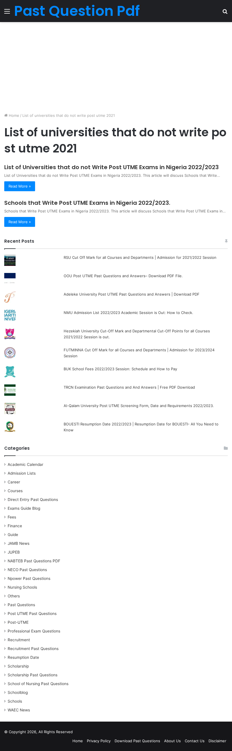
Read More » (19, 186)
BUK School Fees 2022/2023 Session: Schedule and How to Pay (120, 369)
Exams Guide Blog (24, 508)
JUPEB (14, 552)
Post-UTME (18, 622)
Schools (15, 701)
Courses (15, 491)
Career (14, 482)
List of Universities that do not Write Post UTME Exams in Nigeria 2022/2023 (111, 167)
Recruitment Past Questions (33, 648)
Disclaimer (217, 741)
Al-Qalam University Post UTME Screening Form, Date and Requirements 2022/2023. (139, 405)
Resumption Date (23, 657)
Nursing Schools (22, 587)
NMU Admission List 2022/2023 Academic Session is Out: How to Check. (128, 312)
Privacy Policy (99, 741)
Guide (13, 534)
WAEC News (19, 710)
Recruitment (19, 640)
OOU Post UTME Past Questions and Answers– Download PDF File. (123, 276)
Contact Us (195, 741)
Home (13, 115)
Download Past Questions (137, 741)
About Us (172, 741)
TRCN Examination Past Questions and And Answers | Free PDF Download (129, 387)
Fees (12, 517)
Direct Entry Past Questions (33, 499)
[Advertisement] (116, 67)
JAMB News (18, 543)
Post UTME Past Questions (32, 613)
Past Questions (21, 604)
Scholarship (18, 666)
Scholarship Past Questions (32, 675)
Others (14, 596)
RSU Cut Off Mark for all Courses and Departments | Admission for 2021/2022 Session (140, 257)
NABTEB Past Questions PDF (34, 561)
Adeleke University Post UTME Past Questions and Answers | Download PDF (131, 294)
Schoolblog (18, 692)
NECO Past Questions (27, 569)
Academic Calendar (25, 464)
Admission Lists (22, 473)
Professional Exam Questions (34, 631)
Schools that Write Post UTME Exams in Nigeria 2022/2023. (87, 203)
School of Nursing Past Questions (38, 683)
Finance (15, 526)
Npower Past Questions (29, 578)
